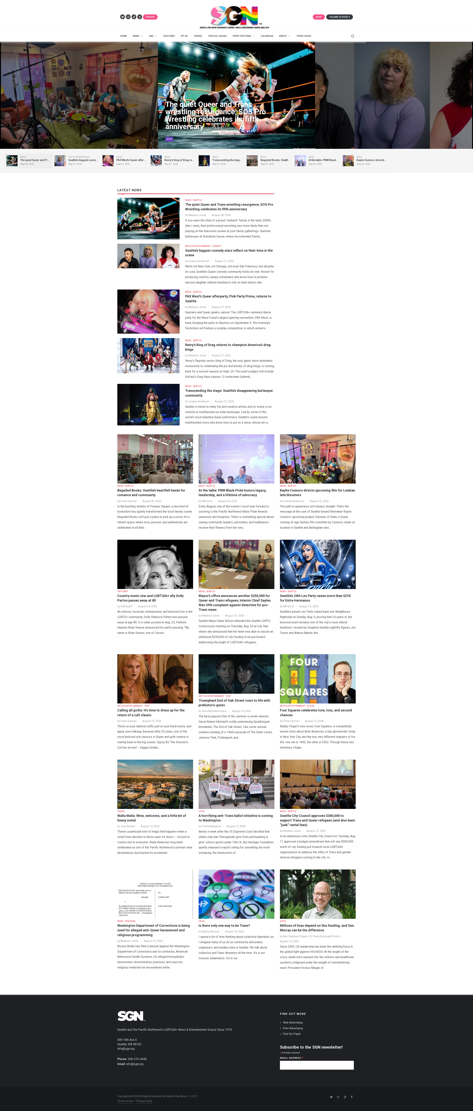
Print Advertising (293, 1028)
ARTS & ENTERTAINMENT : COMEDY (203, 246)
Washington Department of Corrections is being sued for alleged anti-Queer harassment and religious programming (153, 930)
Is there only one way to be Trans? (224, 925)
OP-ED (202, 811)
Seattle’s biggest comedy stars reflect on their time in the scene (218, 123)
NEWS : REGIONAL (126, 921)
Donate (150, 17)
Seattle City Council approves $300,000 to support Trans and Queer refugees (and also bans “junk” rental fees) (317, 820)
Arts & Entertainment (178, 139)
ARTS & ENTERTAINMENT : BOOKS (297, 706)
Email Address (291, 1058)
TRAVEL (121, 811)
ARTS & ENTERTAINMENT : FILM (133, 706)
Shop (319, 17)
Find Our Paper (292, 1033)
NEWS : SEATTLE (193, 200)
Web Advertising (293, 1022)
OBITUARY (122, 591)
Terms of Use (125, 1101)
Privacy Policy (144, 1101)
